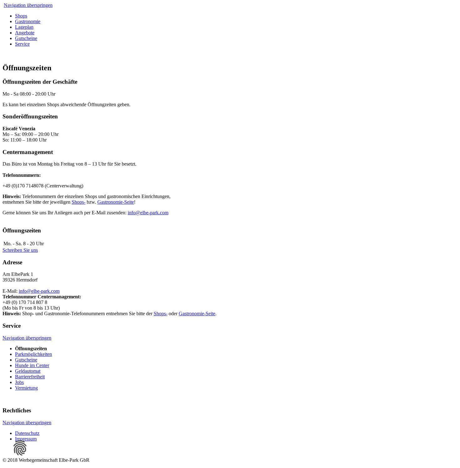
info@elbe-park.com (148, 212)
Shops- (78, 202)
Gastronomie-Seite (115, 202)
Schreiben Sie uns (20, 250)
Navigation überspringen (28, 5)
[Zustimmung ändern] (20, 448)
